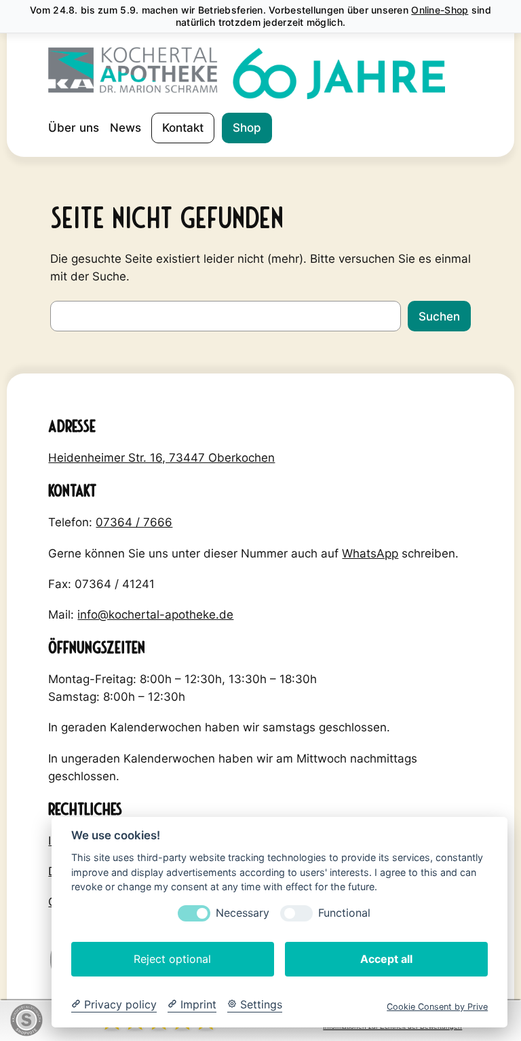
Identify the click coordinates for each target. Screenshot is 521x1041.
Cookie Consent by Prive (437, 1007)
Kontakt (183, 127)
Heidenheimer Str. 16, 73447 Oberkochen (161, 457)
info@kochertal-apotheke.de (155, 614)
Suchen (439, 316)
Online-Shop (439, 10)
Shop (247, 127)
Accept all (386, 959)
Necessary (242, 913)
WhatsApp (370, 553)
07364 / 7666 (134, 522)
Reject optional (172, 959)
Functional (344, 913)
